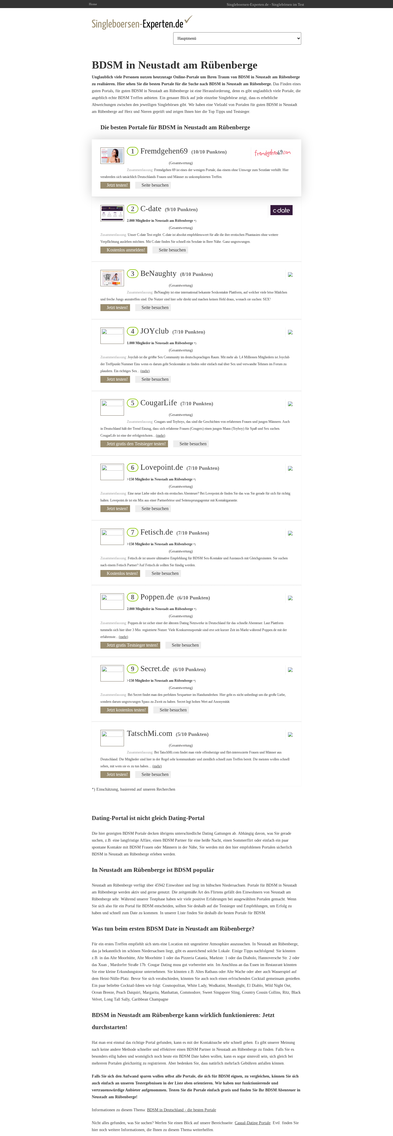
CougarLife (170, 402)
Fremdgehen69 (177, 151)
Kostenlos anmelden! (126, 249)
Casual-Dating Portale (252, 1123)
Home (93, 4)
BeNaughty (170, 273)
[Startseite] (142, 22)
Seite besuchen (155, 185)
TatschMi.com (168, 733)
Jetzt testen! (117, 185)
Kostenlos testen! (122, 573)
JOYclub (166, 331)
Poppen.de (168, 596)
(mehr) (145, 371)
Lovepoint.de (173, 467)
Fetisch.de (168, 532)
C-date (162, 208)
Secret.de (166, 668)
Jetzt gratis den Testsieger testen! (136, 443)
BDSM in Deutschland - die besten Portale (181, 1110)
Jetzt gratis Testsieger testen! (132, 645)
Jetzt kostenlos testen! (126, 709)
